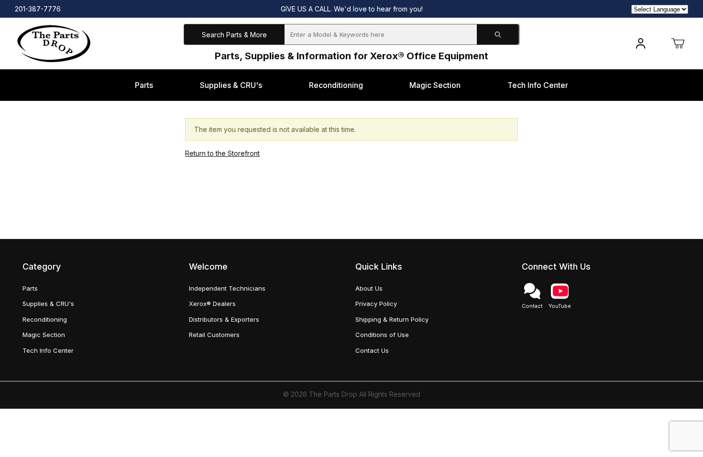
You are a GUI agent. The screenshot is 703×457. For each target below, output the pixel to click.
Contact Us (372, 350)
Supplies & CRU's (48, 303)
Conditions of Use (382, 334)
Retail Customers (214, 334)
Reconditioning (44, 319)
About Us (369, 288)
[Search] (498, 34)
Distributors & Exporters (224, 319)
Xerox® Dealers (212, 303)
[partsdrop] (53, 43)
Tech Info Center (48, 350)
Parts (30, 288)
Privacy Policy (376, 303)
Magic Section (43, 334)
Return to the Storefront (222, 153)
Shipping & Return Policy (391, 319)
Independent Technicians (227, 288)
